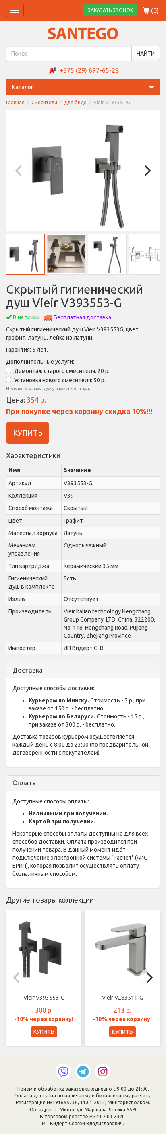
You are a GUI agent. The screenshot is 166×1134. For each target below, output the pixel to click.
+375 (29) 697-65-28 (89, 70)
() (154, 10)
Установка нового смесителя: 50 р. (60, 380)
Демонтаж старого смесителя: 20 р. (62, 371)
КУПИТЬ (27, 433)
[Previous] (19, 170)
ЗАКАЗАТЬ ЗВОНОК (110, 10)
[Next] (147, 170)
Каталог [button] (22, 87)
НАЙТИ (146, 53)
